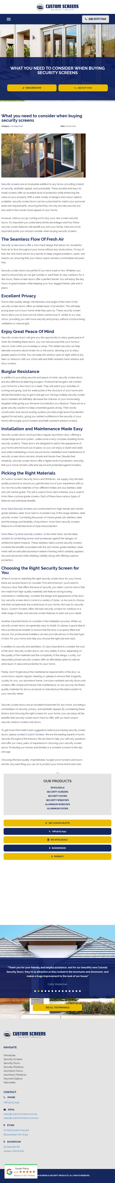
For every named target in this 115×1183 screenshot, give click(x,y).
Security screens (10, 184)
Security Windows (57, 800)
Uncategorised (16, 126)
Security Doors (57, 796)
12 (73, 991)
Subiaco (59, 856)
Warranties (10, 1082)
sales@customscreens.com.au (20, 1114)
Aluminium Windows (57, 804)
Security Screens (57, 792)
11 (69, 991)
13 (76, 991)
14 (80, 991)
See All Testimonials (57, 1007)
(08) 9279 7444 (85, 88)
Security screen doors (13, 245)
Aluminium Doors (57, 808)
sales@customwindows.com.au (21, 1118)
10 (66, 991)
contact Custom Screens (30, 734)
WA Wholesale (59, 840)
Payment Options (13, 1078)
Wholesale (58, 787)
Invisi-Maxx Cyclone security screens (21, 534)
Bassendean (59, 848)
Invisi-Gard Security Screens (16, 508)
